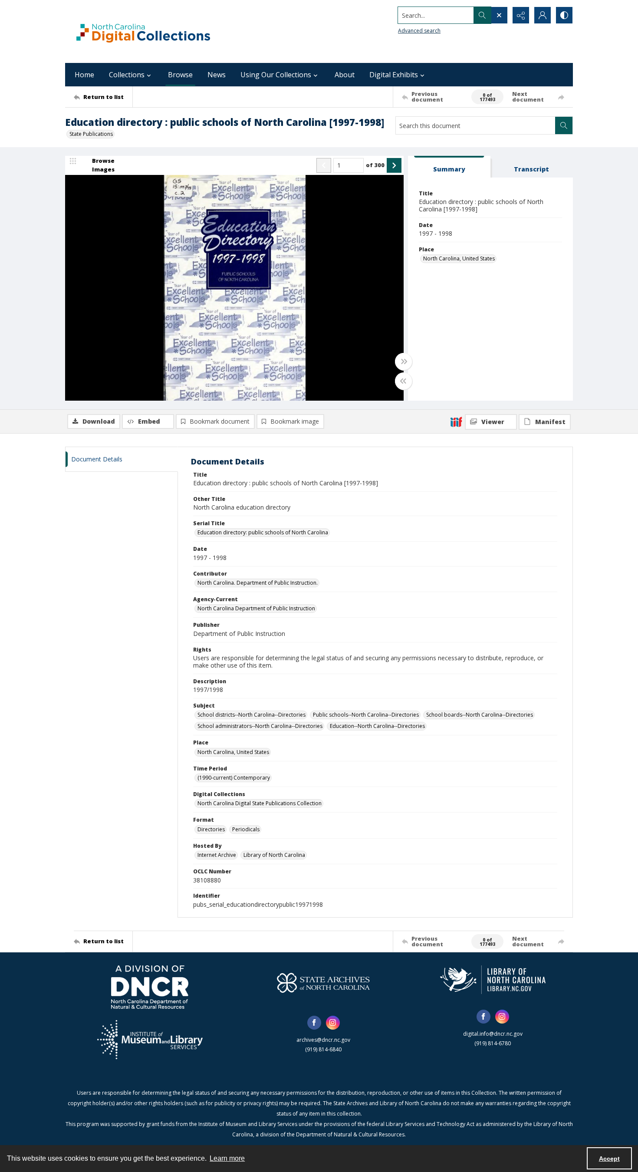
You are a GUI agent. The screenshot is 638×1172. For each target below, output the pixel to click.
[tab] (449, 167)
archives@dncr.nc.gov (323, 1040)
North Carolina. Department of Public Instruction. (257, 582)
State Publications (91, 134)
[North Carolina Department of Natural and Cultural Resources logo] (149, 987)
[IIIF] (456, 421)
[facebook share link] (314, 1023)
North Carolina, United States (459, 258)
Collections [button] (127, 74)
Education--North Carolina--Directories (377, 726)
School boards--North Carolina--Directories (479, 714)
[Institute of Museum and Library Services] (150, 1039)
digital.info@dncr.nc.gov (493, 1033)
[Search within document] (563, 125)
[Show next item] (394, 165)
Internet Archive (216, 855)
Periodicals (246, 829)
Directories (211, 829)
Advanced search (419, 30)
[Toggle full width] (403, 361)
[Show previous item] (323, 165)
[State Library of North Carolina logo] (493, 979)
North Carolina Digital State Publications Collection (259, 803)
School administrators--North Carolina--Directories (259, 726)
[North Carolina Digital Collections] (143, 31)
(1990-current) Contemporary (233, 777)
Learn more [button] (227, 1158)
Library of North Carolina (274, 855)
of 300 (375, 165)
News (216, 74)
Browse (180, 74)
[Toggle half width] (403, 381)
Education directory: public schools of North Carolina (262, 532)
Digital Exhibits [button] (393, 74)
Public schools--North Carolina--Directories (366, 714)
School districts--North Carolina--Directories (251, 714)
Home (84, 74)
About (345, 74)
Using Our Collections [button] (275, 74)
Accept (609, 1158)
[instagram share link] (333, 1023)
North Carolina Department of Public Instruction (256, 608)
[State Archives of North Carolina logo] (323, 982)
